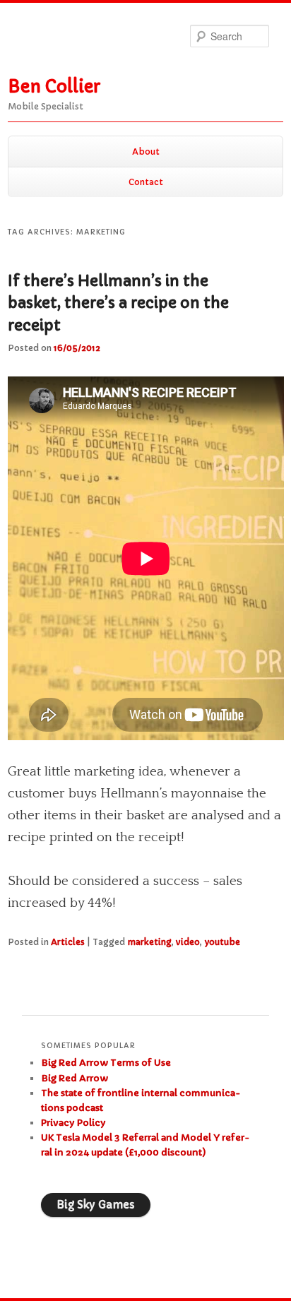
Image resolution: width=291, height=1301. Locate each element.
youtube (222, 942)
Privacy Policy (73, 1123)
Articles (68, 942)
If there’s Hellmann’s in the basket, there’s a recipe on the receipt (118, 303)
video (188, 942)
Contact (146, 182)
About (146, 151)
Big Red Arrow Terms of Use (106, 1063)
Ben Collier (54, 86)
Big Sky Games (96, 1204)
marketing (149, 942)
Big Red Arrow (74, 1078)
